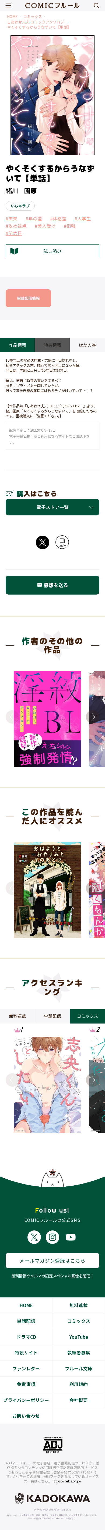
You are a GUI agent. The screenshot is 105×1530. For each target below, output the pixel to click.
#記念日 (14, 233)
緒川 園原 (21, 190)
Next (92, 717)
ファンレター (26, 1368)
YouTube (78, 1337)
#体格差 (58, 218)
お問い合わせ (26, 1415)
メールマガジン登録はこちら (52, 1260)
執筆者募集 (78, 1352)
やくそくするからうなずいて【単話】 (39, 27)
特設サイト (26, 1352)
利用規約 (78, 1384)
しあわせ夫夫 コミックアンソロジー (37, 22)
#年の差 (34, 218)
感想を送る (52, 585)
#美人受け (45, 226)
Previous (12, 717)
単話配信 (26, 1321)
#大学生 (83, 218)
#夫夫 (12, 218)
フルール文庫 (78, 1368)
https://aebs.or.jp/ (67, 1481)
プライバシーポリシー (26, 1400)
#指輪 (70, 226)
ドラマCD (26, 1337)
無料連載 (78, 1305)
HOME (12, 16)
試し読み (52, 251)
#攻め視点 (16, 226)
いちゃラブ (20, 206)
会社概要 (78, 1400)
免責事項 (26, 1384)
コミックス (32, 16)
